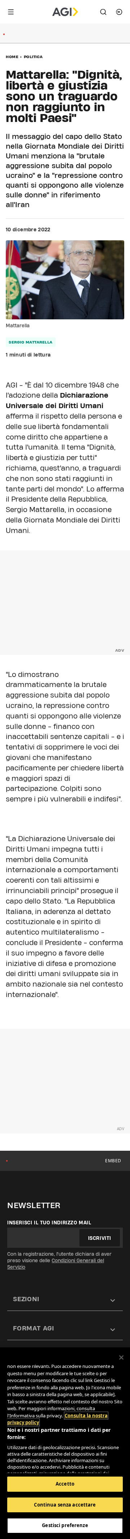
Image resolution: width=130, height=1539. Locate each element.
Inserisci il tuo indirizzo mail (49, 1222)
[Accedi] (119, 12)
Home (12, 56)
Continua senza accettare (65, 1504)
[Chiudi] (121, 1357)
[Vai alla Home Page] (65, 12)
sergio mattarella (31, 342)
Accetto (65, 1484)
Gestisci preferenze (65, 1525)
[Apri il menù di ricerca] (103, 12)
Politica (33, 56)
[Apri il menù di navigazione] (10, 12)
